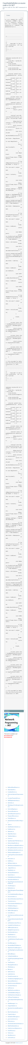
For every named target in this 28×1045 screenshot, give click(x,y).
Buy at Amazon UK (8, 737)
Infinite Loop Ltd (19, 1042)
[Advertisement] (10, 762)
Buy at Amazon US (8, 735)
